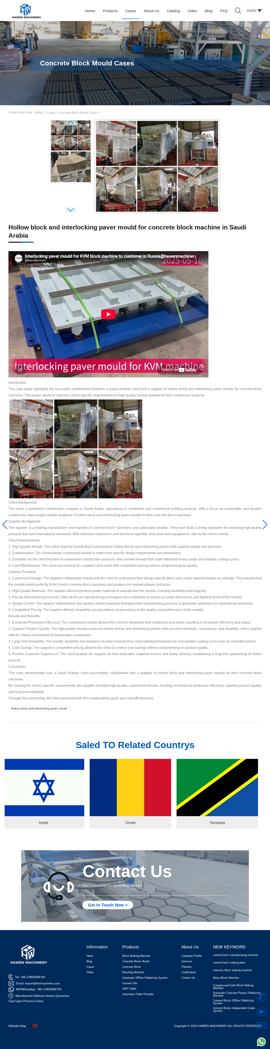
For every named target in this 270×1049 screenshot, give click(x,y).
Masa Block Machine (226, 963)
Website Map (17, 1026)
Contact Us (188, 977)
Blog (89, 961)
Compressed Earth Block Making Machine (233, 972)
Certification (188, 972)
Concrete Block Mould (135, 961)
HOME (39, 112)
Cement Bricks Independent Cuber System (234, 995)
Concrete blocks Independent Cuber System (235, 1003)
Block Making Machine (136, 955)
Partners (186, 966)
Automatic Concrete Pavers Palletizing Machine (236, 980)
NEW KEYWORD (229, 947)
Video (89, 972)
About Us (190, 947)
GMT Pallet (129, 988)
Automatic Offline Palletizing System (144, 977)
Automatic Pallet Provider (138, 994)
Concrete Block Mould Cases (78, 112)
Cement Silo (129, 983)
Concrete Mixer (131, 966)
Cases (51, 112)
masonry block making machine (232, 956)
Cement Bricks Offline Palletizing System (233, 988)
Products (130, 947)
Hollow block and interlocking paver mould (39, 708)
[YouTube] (35, 1026)
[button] (5, 524)
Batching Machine (133, 972)
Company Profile (191, 955)
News (89, 955)
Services (186, 961)
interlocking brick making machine (234, 1009)
